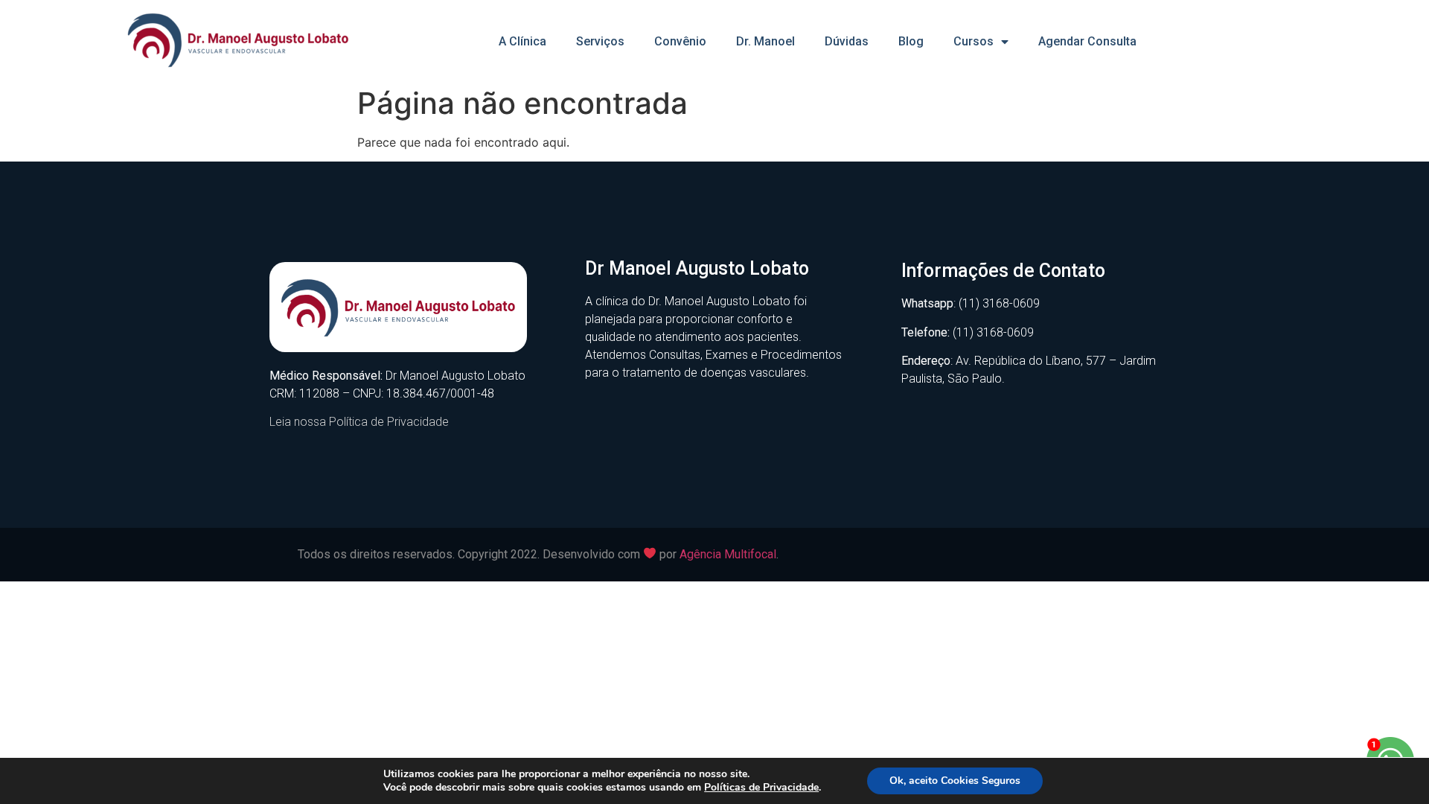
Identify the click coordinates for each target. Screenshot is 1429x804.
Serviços (600, 41)
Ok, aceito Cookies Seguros (954, 780)
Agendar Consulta (1087, 41)
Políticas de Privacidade (761, 787)
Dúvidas (847, 41)
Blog (911, 41)
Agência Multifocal (728, 554)
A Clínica (522, 41)
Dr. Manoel (765, 41)
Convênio (680, 41)
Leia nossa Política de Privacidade (359, 422)
